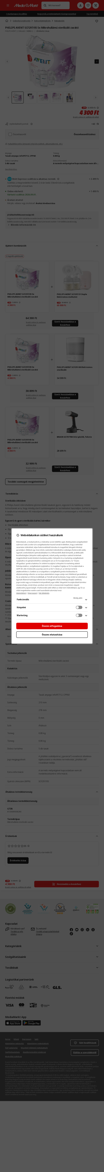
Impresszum (32, 593)
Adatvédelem (21, 593)
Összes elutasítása (52, 634)
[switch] (79, 607)
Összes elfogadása (52, 626)
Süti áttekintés (44, 593)
